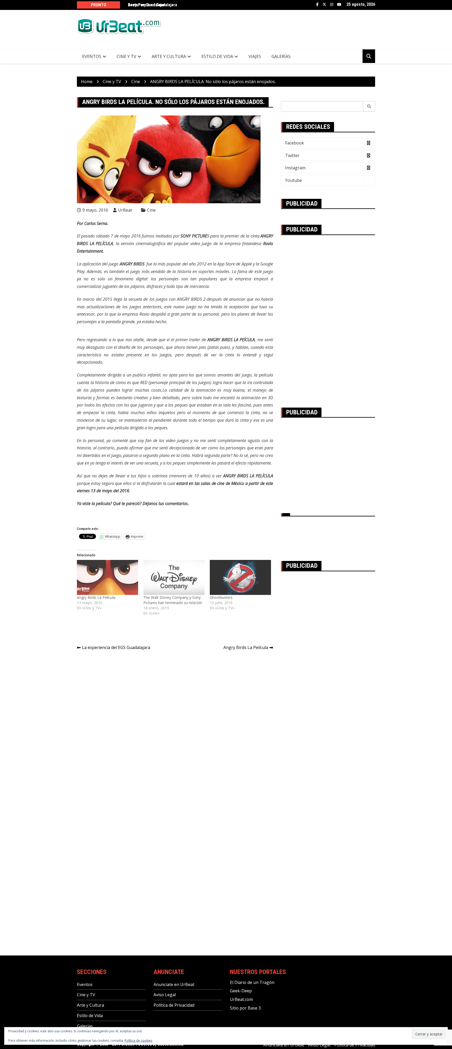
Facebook (317, 4)
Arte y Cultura (169, 56)
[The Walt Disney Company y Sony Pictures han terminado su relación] (174, 577)
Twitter (324, 4)
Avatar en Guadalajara (147, 4)
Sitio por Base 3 (245, 1008)
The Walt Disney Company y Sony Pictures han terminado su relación (172, 600)
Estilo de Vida (217, 56)
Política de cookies (138, 1040)
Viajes (254, 56)
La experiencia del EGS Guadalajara (116, 647)
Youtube (339, 4)
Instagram (331, 4)
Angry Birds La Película (96, 597)
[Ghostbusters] (240, 577)
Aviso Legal (165, 995)
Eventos (91, 56)
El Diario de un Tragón (252, 982)
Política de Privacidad (174, 1005)
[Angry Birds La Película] (107, 577)
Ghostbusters (221, 597)
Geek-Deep (241, 991)
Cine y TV (126, 56)
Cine (151, 210)
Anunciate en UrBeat (174, 984)
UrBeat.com (241, 999)
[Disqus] (175, 728)
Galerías (281, 56)
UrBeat (125, 210)
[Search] (369, 106)
